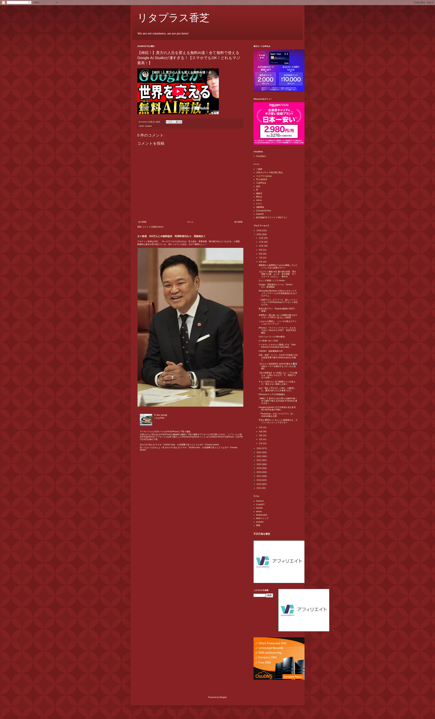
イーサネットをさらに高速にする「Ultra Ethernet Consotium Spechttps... (277, 345)
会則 (258, 186)
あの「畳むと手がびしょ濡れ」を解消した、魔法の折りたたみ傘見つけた (277, 389)
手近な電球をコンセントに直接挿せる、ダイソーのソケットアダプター (278, 421)
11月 (261, 242)
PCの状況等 (261, 179)
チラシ (259, 204)
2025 (259, 234)
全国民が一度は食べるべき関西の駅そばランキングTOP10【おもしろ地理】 (278, 316)
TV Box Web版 (160, 415)
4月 (261, 431)
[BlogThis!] (170, 122)
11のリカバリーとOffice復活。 (273, 336)
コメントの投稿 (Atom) (152, 227)
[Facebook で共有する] (177, 122)
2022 (259, 456)
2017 (259, 476)
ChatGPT (260, 504)
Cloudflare (261, 156)
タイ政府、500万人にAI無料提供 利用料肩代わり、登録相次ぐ (171, 236)
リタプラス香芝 (173, 17)
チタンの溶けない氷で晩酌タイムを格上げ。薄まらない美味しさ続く (277, 382)
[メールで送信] (167, 122)
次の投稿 (142, 222)
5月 (261, 427)
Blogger (223, 697)
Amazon (260, 501)
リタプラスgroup (264, 176)
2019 (259, 468)
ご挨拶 (259, 169)
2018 (259, 472)
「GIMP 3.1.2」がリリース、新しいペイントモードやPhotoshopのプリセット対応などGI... (278, 302)
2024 (259, 448)
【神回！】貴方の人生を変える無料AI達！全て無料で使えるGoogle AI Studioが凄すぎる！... (278, 401)
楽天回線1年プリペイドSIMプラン (271, 217)
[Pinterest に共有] (180, 122)
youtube (148, 126)
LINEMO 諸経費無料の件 (271, 351)
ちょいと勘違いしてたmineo (272, 280)
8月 (261, 254)
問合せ (259, 197)
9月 (261, 250)
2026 (259, 230)
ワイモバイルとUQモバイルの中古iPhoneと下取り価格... (166, 431)
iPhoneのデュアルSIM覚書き (272, 394)
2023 (259, 452)
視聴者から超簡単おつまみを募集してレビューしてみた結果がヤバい (278, 266)
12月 (261, 238)
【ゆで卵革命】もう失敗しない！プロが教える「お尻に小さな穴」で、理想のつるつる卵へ (278, 375)
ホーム (190, 222)
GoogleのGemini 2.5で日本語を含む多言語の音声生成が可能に (277, 408)
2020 (259, 464)
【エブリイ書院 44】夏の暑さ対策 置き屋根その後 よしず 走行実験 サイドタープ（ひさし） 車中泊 (277, 274)
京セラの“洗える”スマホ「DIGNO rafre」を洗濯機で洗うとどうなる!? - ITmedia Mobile (179, 444)
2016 (259, 480)
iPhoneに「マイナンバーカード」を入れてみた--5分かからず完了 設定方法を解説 (277, 330)
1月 (261, 443)
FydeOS (260, 214)
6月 (261, 262)
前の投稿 (238, 222)
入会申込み (261, 183)
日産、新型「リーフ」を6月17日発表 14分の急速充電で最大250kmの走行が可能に (278, 357)
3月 (261, 435)
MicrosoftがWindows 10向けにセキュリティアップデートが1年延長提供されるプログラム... (278, 293)
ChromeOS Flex (263, 211)
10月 (261, 246)
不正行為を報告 (262, 533)
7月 (261, 258)
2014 (259, 488)
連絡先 (259, 193)
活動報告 (260, 207)
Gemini (259, 508)
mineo (259, 200)
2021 (259, 460)
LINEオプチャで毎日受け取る (269, 172)
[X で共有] (174, 122)
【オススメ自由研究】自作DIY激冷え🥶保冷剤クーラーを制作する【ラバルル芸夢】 (278, 366)
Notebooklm (261, 515)
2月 (261, 439)
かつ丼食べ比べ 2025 (268, 341)
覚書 (258, 525)
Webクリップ (262, 518)
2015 (259, 484)
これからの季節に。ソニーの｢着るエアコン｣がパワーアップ (277, 322)
